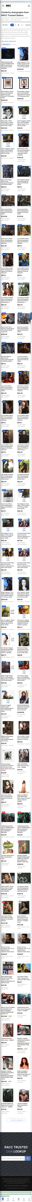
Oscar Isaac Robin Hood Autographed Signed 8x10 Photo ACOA (6, 211)
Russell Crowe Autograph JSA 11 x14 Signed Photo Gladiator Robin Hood (7, 949)
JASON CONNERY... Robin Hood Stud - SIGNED (23, 1105)
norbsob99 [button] (19, 868)
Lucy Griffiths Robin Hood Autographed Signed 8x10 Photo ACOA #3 (7, 270)
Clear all (14, 44)
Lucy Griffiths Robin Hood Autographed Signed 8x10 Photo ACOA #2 (23, 270)
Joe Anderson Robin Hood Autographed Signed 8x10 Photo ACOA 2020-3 (23, 300)
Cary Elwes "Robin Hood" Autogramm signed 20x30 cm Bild (23, 978)
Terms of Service (8, 1185)
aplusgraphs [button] (20, 773)
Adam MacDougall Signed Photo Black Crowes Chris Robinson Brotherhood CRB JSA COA (8, 979)
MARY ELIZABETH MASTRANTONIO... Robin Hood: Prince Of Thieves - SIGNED (23, 1073)
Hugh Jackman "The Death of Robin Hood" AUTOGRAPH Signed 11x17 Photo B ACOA (23, 64)
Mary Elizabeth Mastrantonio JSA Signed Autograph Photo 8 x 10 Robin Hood (22, 919)
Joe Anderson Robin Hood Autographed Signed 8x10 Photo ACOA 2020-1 (23, 477)
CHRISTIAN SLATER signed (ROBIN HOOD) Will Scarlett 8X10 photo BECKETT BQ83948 (7, 829)
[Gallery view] (12, 25)
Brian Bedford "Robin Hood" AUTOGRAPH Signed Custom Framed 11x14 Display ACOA (7, 94)
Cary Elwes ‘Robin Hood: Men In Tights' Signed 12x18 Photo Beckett (7, 918)
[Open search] (29, 6)
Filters (6, 25)
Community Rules (23, 1185)
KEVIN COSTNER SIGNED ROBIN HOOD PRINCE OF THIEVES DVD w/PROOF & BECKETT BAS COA (23, 858)
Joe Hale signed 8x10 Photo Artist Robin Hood (7, 857)
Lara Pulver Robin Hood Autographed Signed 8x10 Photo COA (6, 797)
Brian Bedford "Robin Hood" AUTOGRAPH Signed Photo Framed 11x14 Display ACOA (23, 94)
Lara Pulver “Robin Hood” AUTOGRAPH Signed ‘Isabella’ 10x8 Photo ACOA (23, 678)
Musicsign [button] (19, 716)
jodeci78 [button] (28, 629)
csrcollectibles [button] (4, 864)
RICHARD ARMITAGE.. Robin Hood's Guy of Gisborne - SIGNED (7, 1105)
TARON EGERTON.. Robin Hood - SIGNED (7, 1039)
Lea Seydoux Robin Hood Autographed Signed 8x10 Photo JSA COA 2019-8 (23, 889)
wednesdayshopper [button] (22, 514)
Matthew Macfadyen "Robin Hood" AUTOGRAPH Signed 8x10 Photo (7, 738)
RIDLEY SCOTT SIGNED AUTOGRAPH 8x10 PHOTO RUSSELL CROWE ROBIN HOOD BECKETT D (8, 1010)
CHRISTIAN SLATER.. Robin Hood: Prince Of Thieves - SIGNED (23, 1009)
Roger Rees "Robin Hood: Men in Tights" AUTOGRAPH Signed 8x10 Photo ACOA (7, 123)
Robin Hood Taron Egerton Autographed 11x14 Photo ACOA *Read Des (7, 329)
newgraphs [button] (27, 71)
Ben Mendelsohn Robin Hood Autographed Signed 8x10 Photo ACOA (7, 359)
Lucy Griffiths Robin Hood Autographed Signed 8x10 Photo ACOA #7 (23, 241)
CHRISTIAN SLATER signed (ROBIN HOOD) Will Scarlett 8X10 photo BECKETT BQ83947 (23, 829)
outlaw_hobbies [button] (21, 161)
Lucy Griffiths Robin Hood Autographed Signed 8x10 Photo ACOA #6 (7, 418)
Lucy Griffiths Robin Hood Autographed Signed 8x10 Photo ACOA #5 (23, 418)
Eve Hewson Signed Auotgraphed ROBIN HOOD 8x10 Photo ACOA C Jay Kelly (7, 650)
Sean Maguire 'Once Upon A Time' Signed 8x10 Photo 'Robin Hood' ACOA (23, 506)
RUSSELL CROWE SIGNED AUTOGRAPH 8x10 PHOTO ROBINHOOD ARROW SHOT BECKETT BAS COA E (23, 1042)
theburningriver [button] (5, 989)
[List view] (15, 25)
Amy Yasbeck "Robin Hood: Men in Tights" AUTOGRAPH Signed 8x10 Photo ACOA (23, 595)
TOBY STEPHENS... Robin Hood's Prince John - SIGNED (23, 765)
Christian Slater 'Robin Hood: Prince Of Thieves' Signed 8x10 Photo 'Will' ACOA (23, 536)
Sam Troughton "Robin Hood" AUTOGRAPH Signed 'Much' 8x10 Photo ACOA (8, 622)
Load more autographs (16, 1120)
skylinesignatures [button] (5, 1020)
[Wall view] (18, 25)
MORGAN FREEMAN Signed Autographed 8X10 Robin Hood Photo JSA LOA (23, 707)
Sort (22, 25)
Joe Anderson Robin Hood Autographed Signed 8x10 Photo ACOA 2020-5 (23, 447)
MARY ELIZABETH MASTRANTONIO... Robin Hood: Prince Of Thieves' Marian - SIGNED (23, 798)
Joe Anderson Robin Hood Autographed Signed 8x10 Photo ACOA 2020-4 (7, 300)
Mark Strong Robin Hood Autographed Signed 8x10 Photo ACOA (23, 329)
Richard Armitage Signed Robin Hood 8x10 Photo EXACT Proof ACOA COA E (23, 650)
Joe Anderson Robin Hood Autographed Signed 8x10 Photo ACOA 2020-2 (7, 477)
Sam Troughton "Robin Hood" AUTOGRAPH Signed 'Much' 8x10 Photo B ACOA (8, 151)
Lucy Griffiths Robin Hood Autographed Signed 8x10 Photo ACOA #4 (7, 447)
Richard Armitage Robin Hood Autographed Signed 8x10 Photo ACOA (7, 182)
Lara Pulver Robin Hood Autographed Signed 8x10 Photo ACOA (23, 359)
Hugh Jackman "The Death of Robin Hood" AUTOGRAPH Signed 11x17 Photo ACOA (7, 595)
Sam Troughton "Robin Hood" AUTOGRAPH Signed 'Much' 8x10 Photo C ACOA (24, 123)
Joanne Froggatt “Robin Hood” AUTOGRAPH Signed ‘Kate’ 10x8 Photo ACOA (7, 708)
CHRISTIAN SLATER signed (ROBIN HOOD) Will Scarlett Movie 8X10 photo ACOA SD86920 (7, 65)
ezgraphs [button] (12, 73)
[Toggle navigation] (3, 6)
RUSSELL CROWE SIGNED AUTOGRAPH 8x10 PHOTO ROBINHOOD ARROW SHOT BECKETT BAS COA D (7, 1075)
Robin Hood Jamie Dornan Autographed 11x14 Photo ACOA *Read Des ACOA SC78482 (23, 152)
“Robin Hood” (6, 44)
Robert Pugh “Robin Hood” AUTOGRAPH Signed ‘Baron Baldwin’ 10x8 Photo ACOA (8, 678)
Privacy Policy (16, 1185)
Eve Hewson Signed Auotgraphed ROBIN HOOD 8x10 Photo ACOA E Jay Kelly (23, 622)
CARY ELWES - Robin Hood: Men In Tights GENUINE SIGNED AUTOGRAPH (7, 889)
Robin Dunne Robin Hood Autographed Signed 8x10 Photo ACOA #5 (6, 241)
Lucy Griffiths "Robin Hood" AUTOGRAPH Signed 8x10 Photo (23, 737)
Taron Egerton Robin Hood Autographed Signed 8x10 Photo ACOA (23, 182)
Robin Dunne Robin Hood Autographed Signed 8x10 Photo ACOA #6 (23, 388)
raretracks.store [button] (5, 776)
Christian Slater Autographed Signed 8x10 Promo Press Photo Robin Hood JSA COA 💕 (7, 767)
